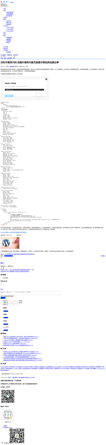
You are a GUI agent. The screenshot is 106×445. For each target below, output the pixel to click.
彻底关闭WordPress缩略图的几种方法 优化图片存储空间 (15, 271)
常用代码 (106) (14, 366)
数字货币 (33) (86, 366)
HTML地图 (20, 377)
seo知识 (6, 256)
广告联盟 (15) (88, 368)
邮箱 (4, 302)
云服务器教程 (9, 14)
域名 (4, 34)
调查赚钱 (8, 41)
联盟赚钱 (8, 39)
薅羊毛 (8, 42)
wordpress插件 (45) (58, 366)
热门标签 (5, 46)
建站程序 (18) (58, 368)
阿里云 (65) (38, 366)
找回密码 (15, 55)
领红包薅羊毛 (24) (27, 368)
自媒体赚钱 (9, 37)
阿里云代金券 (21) (50, 368)
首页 (4, 8)
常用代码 (10, 256)
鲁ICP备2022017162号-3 (29, 377)
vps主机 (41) (66, 366)
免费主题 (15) (74, 368)
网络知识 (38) (72, 366)
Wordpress (5, 25)
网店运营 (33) (93, 366)
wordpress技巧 (9, 29)
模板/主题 (8, 22)
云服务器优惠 (9, 12)
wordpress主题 (9, 27)
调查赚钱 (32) (99, 366)
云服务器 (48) (50, 366)
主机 (4, 10)
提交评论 (3, 297)
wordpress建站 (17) (66, 368)
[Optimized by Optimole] (2, 442)
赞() (104, 256)
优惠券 (5, 17)
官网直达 (5, 317)
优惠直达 (5, 311)
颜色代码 (5, 48)
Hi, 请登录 (3, 55)
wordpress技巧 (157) (5, 366)
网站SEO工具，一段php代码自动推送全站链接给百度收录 (15, 269)
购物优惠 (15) (81, 368)
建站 (4, 19)
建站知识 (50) (44, 366)
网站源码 (8, 24)
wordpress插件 (9, 31)
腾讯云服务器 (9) (5, 370)
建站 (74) (32, 366)
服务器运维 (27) (10, 368)
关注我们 (5, 50)
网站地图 (14, 377)
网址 (4, 304)
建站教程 (8, 21)
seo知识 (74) (27, 366)
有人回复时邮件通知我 (8, 296)
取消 (2, 289)
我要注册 (9, 55)
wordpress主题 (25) (18, 368)
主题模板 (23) (42, 368)
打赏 (102, 256)
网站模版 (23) (35, 368)
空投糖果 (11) (94, 368)
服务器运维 (9, 15)
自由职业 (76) (21, 366)
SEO (4, 32)
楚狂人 (12, 2)
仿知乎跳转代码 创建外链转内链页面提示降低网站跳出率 (19, 254)
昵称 (4, 300)
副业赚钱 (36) (79, 366)
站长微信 (8, 52)
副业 (4, 35)
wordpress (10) (101, 368)
